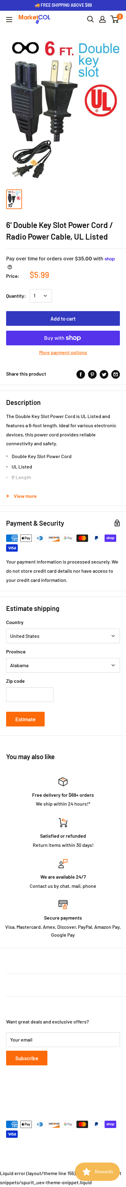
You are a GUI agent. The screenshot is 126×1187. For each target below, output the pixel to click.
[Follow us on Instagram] (33, 1094)
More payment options (63, 352)
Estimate (25, 719)
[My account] (102, 19)
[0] (115, 19)
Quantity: (16, 296)
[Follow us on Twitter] (22, 1094)
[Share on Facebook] (80, 374)
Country (15, 622)
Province (16, 651)
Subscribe (26, 1058)
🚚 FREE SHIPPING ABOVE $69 (63, 5)
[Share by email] (115, 374)
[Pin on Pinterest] (92, 374)
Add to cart (63, 318)
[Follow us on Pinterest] (45, 1094)
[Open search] (90, 19)
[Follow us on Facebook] (10, 1094)
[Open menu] (9, 19)
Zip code (15, 681)
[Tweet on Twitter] (104, 374)
